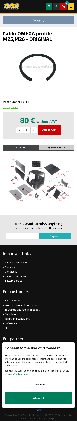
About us (10, 267)
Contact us (11, 271)
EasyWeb (22, 415)
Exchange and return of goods (22, 309)
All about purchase (16, 262)
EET (7, 327)
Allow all (38, 397)
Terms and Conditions (17, 318)
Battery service (13, 280)
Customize (38, 384)
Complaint (11, 314)
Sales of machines (15, 276)
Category (38, 20)
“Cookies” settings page (17, 374)
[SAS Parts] (11, 6)
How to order (12, 300)
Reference (11, 323)
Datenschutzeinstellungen (42, 418)
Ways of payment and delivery (22, 304)
